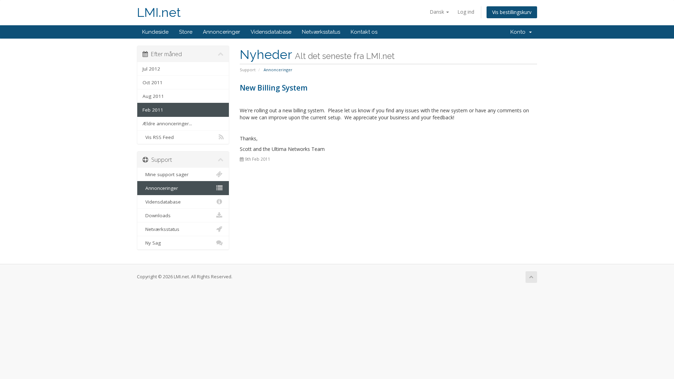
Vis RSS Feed (158, 137)
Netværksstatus (321, 32)
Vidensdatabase (271, 32)
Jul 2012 (151, 69)
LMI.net (159, 12)
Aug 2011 (153, 96)
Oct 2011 (153, 82)
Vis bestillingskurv (511, 12)
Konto (519, 32)
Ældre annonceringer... (167, 123)
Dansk (437, 11)
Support (248, 69)
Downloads (157, 215)
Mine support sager (166, 174)
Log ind (465, 11)
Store (185, 32)
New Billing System (274, 88)
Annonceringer (221, 32)
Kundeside (155, 32)
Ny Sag (152, 243)
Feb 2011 (153, 110)
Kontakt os (364, 32)
